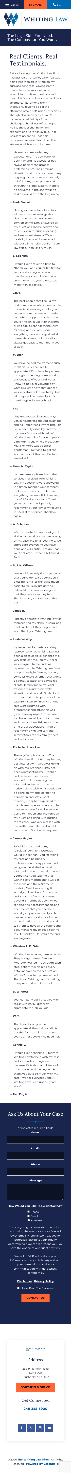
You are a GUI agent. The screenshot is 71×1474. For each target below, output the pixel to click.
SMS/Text (36, 1220)
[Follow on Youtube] (49, 1428)
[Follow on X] (31, 1428)
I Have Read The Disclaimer (37, 1288)
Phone (35, 1164)
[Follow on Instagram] (40, 1428)
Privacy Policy (44, 1281)
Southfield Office (35, 1387)
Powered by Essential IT (43, 1463)
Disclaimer (24, 1281)
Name (35, 1132)
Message (35, 1180)
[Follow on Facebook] (22, 1428)
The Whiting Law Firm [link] (33, 1459)
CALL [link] (61, 5)
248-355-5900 (35, 1409)
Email (37, 4)
